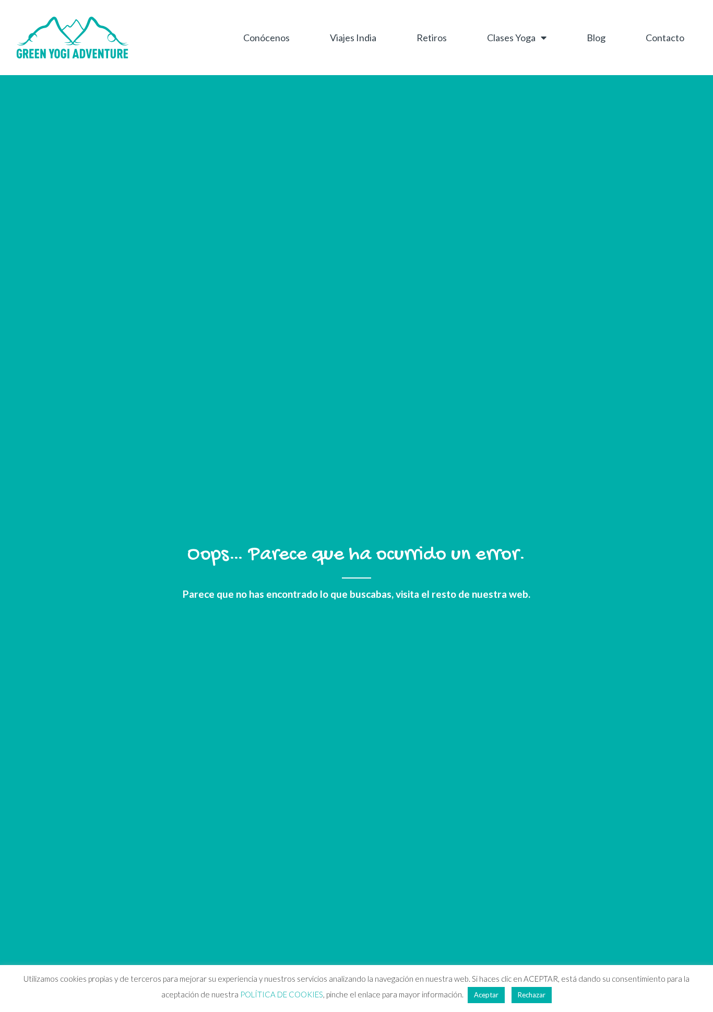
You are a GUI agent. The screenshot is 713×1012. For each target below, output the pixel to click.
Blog (596, 37)
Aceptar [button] (486, 995)
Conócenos (266, 37)
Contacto (665, 37)
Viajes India (353, 37)
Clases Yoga (511, 37)
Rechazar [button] (531, 995)
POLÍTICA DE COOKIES (281, 994)
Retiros (432, 37)
